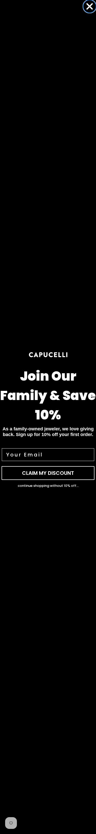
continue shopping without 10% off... (48, 485)
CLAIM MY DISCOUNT (48, 473)
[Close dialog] (89, 6)
